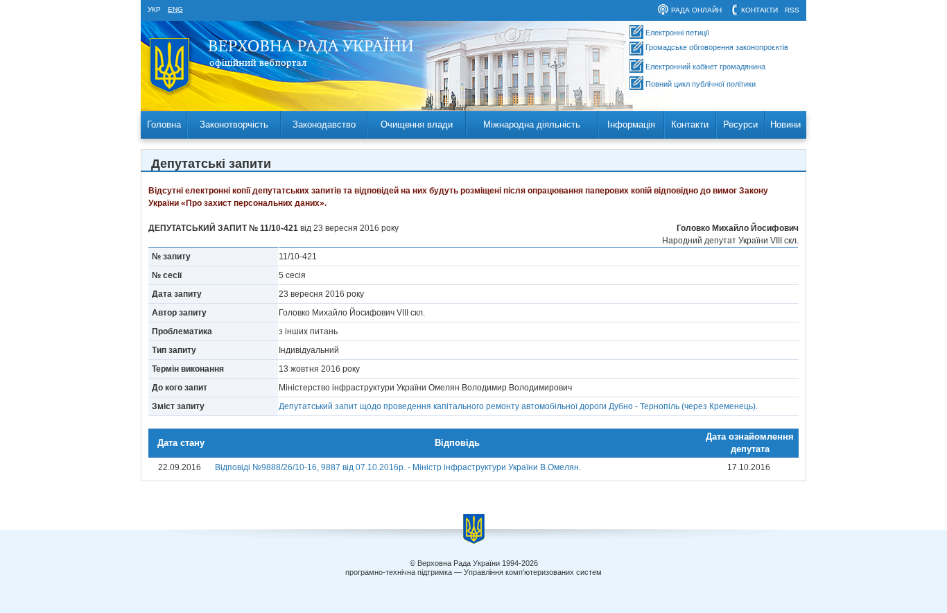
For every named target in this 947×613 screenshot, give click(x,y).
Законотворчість (234, 124)
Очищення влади (417, 124)
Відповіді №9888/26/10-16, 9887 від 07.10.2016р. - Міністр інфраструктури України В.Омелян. (398, 467)
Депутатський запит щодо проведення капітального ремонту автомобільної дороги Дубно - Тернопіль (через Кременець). (518, 406)
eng (175, 9)
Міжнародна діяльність (531, 124)
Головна (164, 124)
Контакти (690, 124)
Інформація (631, 124)
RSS (792, 10)
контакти (759, 10)
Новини (785, 124)
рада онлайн (696, 10)
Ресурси (740, 124)
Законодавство (324, 124)
